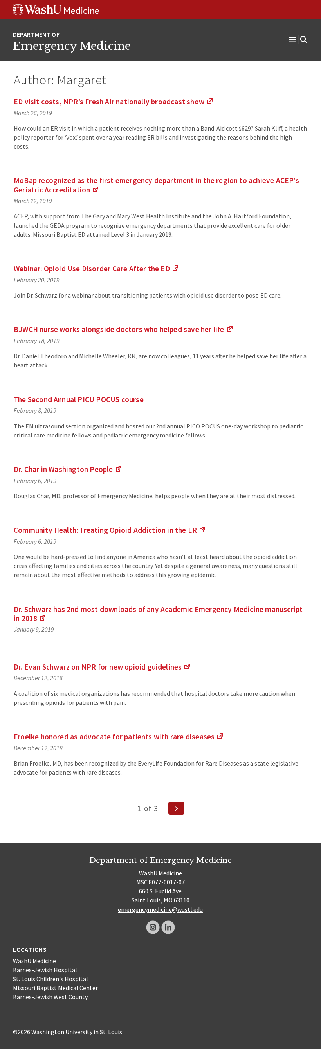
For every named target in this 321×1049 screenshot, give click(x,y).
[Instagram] (153, 927)
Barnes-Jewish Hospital (45, 970)
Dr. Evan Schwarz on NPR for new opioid (102, 667)
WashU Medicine (160, 873)
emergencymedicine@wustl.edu (160, 909)
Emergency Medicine (72, 46)
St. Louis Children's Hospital (50, 979)
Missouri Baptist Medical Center (55, 988)
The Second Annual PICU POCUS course (79, 399)
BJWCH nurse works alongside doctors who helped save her (124, 329)
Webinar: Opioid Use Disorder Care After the (96, 268)
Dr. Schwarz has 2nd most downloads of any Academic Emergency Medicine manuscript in (158, 613)
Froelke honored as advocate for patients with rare (119, 736)
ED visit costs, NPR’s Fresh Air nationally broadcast (114, 101)
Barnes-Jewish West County (50, 997)
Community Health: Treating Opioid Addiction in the (110, 530)
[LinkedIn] (168, 927)
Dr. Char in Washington (68, 469)
